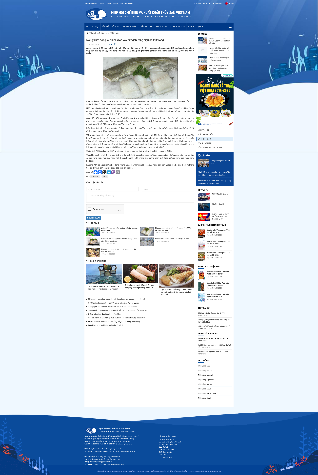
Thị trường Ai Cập (205, 370)
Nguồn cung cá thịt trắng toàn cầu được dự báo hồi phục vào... (118, 250)
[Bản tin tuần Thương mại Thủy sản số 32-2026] (201, 233)
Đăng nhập (218, 3)
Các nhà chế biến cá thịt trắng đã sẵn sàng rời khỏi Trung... (119, 229)
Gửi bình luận (94, 218)
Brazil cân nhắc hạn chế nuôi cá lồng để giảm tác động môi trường (114, 321)
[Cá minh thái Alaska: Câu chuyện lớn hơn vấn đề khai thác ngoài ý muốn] (104, 274)
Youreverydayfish (90, 3)
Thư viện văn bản (129, 27)
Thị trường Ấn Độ (204, 389)
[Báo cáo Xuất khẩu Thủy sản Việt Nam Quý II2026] (201, 275)
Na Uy (105, 176)
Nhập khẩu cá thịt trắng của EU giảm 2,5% (172, 238)
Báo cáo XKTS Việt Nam (208, 266)
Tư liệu (191, 27)
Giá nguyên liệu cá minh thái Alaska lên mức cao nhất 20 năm (112, 306)
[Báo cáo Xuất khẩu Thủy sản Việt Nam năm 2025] (201, 297)
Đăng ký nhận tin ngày (202, 3)
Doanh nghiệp (204, 143)
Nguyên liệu (204, 130)
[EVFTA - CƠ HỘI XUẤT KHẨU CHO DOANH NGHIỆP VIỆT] (204, 217)
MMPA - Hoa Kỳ (218, 204)
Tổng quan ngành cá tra (210, 147)
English (231, 3)
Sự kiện (200, 27)
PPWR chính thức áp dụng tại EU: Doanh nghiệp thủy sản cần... (219, 40)
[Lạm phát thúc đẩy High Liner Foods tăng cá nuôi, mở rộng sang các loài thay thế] (176, 276)
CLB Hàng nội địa (126, 3)
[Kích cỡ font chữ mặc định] (112, 44)
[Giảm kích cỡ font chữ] (109, 44)
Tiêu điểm (205, 155)
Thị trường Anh (204, 366)
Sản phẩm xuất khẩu (110, 27)
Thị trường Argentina (206, 380)
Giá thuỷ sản (204, 308)
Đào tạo (101, 3)
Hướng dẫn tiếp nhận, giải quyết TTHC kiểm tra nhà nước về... (219, 50)
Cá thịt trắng (204, 139)
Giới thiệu (95, 27)
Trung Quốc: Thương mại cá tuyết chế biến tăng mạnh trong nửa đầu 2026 (117, 310)
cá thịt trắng (95, 176)
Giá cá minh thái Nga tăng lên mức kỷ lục (104, 314)
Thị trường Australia (206, 375)
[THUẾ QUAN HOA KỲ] (204, 197)
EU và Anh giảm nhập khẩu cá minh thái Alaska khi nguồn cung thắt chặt (116, 299)
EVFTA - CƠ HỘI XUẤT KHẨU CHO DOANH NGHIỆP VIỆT (220, 216)
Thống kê (143, 27)
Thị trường (203, 360)
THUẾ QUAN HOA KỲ (220, 194)
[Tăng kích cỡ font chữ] (114, 44)
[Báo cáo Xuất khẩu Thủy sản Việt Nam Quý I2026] (201, 286)
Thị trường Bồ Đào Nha (207, 393)
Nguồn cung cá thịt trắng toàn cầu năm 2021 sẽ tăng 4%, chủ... (173, 229)
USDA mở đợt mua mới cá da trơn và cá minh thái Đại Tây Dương (113, 303)
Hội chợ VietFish (112, 3)
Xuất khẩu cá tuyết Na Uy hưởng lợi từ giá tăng (106, 325)
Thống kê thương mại (208, 333)
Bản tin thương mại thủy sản (212, 225)
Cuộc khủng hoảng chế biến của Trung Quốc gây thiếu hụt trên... (119, 239)
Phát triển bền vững (158, 27)
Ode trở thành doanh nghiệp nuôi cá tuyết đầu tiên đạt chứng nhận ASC (116, 317)
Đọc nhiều (202, 34)
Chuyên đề (203, 190)
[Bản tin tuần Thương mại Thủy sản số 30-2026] (201, 256)
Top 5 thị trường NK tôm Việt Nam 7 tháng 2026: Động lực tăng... (218, 68)
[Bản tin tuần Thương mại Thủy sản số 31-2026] (201, 245)
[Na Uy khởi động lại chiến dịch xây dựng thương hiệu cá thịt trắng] (140, 78)
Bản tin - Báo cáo (177, 27)
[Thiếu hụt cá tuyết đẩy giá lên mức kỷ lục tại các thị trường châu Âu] (140, 273)
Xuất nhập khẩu (205, 134)
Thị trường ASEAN (205, 384)
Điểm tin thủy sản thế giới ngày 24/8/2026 (219, 58)
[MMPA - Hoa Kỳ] (204, 207)
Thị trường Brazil (204, 398)
